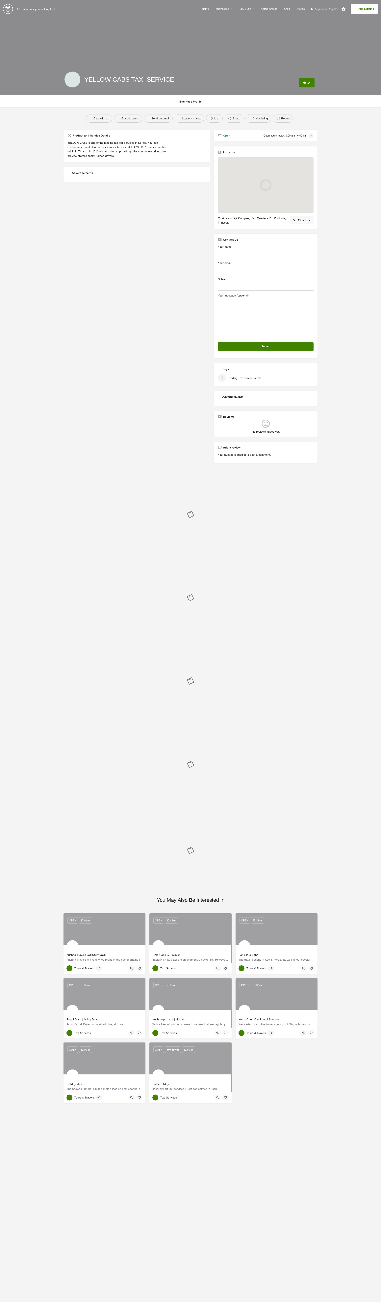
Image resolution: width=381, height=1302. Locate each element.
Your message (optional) (233, 295)
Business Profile (190, 101)
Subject (222, 279)
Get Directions (302, 220)
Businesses (222, 8)
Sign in (319, 9)
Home (205, 8)
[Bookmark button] (139, 968)
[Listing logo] (72, 79)
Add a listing (366, 8)
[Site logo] (8, 8)
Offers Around (269, 8)
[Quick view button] (131, 968)
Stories (300, 8)
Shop (286, 8)
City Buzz (245, 8)
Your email (224, 262)
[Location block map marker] (266, 185)
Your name (225, 246)
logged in (240, 454)
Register (333, 9)
